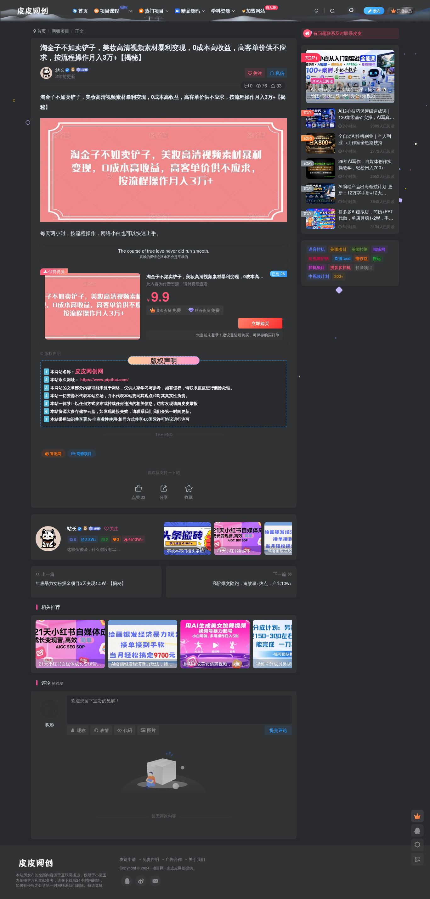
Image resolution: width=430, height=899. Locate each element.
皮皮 (174, 867)
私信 (279, 73)
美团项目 (338, 249)
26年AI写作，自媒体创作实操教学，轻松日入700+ (365, 164)
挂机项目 (316, 267)
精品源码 (190, 10)
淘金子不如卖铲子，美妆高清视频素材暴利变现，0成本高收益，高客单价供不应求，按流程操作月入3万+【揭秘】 (163, 52)
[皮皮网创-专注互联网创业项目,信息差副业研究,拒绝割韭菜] (35, 862)
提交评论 (278, 730)
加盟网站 (261, 9)
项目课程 (113, 9)
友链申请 (128, 859)
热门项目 (154, 10)
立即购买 (260, 323)
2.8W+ (90, 539)
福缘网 (379, 249)
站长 (59, 70)
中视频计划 (318, 276)
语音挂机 (316, 249)
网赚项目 (60, 31)
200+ (338, 276)
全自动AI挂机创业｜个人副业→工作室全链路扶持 (364, 139)
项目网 (158, 867)
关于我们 (197, 859)
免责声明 (151, 859)
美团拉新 (360, 249)
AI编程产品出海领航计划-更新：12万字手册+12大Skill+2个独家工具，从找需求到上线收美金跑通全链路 (365, 195)
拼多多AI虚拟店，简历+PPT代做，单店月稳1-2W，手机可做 (365, 217)
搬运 (377, 258)
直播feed (342, 258)
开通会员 (404, 10)
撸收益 (361, 258)
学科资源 (220, 10)
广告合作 (174, 859)
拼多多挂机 (340, 267)
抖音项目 (364, 267)
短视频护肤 (318, 258)
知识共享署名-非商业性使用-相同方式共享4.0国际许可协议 (120, 419)
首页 (82, 10)
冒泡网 (55, 453)
